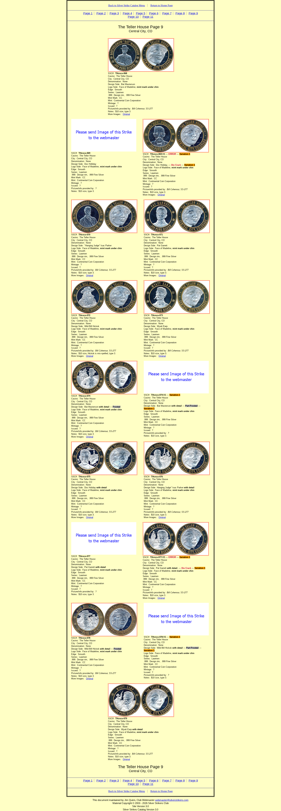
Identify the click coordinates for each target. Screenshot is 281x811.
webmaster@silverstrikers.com (171, 800)
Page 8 (180, 13)
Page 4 (127, 13)
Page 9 (193, 13)
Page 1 (88, 13)
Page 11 (148, 16)
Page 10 (133, 16)
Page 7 (167, 13)
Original (126, 114)
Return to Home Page (161, 5)
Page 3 (114, 13)
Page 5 (140, 13)
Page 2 (101, 13)
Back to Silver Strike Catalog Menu (126, 5)
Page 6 (153, 13)
